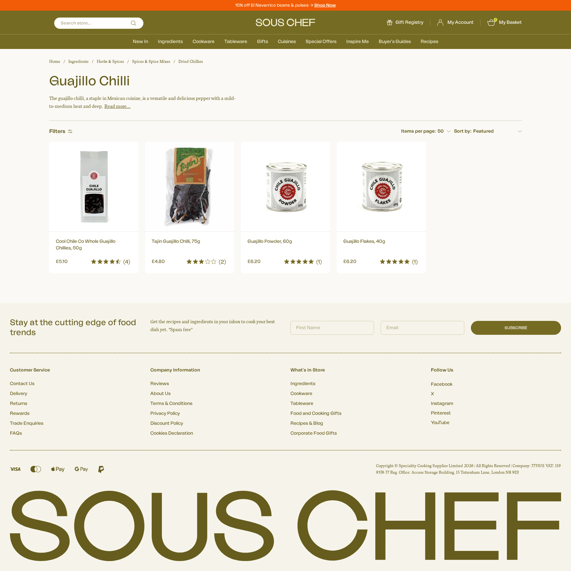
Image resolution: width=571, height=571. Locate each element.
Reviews (159, 383)
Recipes (429, 41)
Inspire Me (357, 41)
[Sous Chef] (285, 22)
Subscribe (516, 328)
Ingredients (170, 41)
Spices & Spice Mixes (151, 61)
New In (140, 41)
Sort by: (463, 131)
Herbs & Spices (110, 61)
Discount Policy (166, 423)
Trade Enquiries (26, 423)
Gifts (262, 41)
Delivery (18, 393)
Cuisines (287, 41)
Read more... (117, 106)
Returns (18, 403)
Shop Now (325, 5)
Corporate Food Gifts (313, 433)
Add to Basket (94, 260)
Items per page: (418, 131)
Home (54, 61)
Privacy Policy (165, 413)
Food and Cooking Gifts (315, 413)
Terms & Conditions (171, 403)
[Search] (133, 23)
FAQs (16, 433)
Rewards (19, 413)
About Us (160, 393)
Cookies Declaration (171, 433)
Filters (57, 131)
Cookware (203, 41)
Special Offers (321, 41)
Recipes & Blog (306, 423)
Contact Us (22, 383)
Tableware (235, 41)
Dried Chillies (190, 61)
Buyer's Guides (395, 41)
